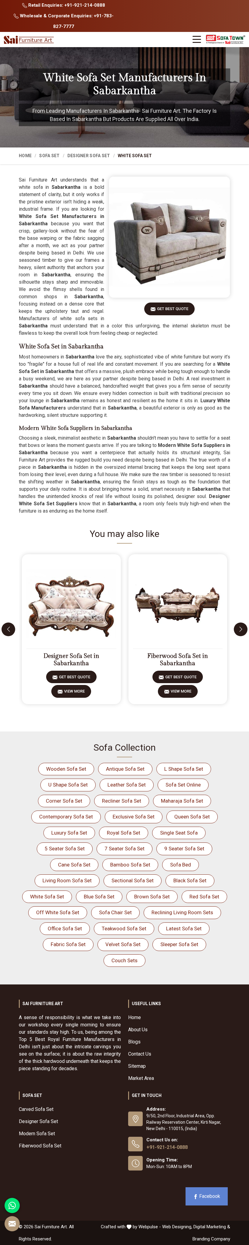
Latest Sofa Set (184, 928)
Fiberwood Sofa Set (40, 1146)
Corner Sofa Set (64, 801)
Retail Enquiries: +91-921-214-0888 (66, 5)
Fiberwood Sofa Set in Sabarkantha (177, 659)
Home (25, 155)
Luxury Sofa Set (69, 833)
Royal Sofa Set (123, 833)
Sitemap (137, 1066)
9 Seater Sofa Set (184, 849)
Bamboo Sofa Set (130, 865)
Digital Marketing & (211, 1226)
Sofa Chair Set (115, 912)
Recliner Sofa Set (121, 801)
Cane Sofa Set (74, 865)
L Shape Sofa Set (183, 769)
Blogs (134, 1042)
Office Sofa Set (65, 928)
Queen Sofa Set (192, 817)
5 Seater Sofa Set (65, 849)
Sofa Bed (180, 865)
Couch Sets (124, 960)
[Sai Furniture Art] (29, 40)
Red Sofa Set (204, 897)
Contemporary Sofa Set (66, 817)
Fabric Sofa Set (68, 944)
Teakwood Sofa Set (124, 928)
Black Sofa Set (189, 880)
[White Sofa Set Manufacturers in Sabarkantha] (169, 237)
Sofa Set (49, 155)
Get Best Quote (172, 308)
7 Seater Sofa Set (124, 849)
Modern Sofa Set (37, 1133)
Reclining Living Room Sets (182, 912)
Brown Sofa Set (152, 897)
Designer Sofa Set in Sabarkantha (71, 659)
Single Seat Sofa (179, 833)
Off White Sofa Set (57, 912)
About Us (138, 1029)
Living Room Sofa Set (67, 880)
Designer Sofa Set (88, 155)
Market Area (141, 1078)
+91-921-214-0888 (167, 1147)
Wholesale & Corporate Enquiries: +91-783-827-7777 (66, 21)
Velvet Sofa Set (123, 944)
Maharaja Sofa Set (182, 801)
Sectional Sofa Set (132, 880)
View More (74, 691)
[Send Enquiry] (12, 1223)
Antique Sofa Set (125, 769)
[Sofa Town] (225, 39)
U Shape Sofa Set (68, 785)
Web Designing (176, 1226)
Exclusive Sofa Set (134, 817)
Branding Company (211, 1239)
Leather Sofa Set (126, 785)
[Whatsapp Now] (12, 1205)
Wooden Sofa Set (66, 769)
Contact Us (139, 1054)
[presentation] (8, 629)
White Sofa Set (47, 897)
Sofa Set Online (183, 785)
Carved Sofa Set (36, 1109)
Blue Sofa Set (99, 897)
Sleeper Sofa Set (179, 944)
